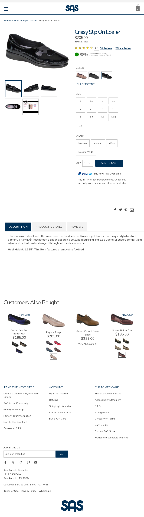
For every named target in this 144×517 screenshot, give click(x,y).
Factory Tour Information (17, 416)
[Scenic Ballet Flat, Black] (126, 343)
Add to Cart (109, 163)
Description (18, 227)
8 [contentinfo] (102, 109)
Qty (78, 163)
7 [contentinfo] (80, 109)
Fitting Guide (102, 412)
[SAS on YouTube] (37, 462)
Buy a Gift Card (57, 418)
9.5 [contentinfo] (91, 117)
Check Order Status (60, 412)
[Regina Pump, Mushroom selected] (53, 358)
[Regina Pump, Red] (57, 345)
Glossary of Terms (105, 418)
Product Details (49, 227)
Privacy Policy (28, 491)
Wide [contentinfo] (112, 143)
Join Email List (13, 447)
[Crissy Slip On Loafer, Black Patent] (37, 49)
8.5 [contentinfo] (113, 109)
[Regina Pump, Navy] (49, 352)
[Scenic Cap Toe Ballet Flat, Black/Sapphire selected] (19, 353)
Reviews (76, 227)
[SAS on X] (14, 462)
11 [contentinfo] (80, 125)
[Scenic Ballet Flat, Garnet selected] (122, 356)
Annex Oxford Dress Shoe (87, 333)
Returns (53, 400)
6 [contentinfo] (102, 101)
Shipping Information (60, 406)
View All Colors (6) (87, 344)
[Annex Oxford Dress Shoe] (87, 325)
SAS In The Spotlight (15, 422)
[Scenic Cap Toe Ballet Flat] (19, 324)
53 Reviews (106, 48)
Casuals (33, 20)
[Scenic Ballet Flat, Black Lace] (118, 343)
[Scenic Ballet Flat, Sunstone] (126, 350)
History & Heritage (14, 409)
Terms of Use (11, 491)
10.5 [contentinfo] (113, 117)
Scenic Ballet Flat (122, 330)
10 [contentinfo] (102, 117)
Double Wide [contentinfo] (85, 152)
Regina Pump (53, 332)
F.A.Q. (98, 406)
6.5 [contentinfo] (113, 101)
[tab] (18, 226)
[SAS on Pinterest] (29, 462)
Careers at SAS (12, 428)
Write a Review (123, 48)
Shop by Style (21, 20)
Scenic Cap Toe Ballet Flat (19, 331)
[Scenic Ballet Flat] (122, 324)
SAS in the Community (16, 403)
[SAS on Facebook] (6, 462)
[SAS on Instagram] (22, 462)
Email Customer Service (108, 393)
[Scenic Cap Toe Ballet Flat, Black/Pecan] (23, 346)
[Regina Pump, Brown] (57, 352)
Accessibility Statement (108, 400)
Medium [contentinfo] (98, 143)
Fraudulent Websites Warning (111, 437)
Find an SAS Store (105, 431)
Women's (8, 20)
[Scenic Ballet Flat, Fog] (118, 350)
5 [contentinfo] (80, 101)
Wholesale (45, 491)
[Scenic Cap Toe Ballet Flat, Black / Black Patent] (15, 346)
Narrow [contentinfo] (82, 143)
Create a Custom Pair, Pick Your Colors (21, 395)
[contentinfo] (81, 75)
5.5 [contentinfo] (91, 101)
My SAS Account (58, 393)
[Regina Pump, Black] (49, 345)
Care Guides (102, 425)
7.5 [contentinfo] (91, 109)
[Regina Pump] (53, 326)
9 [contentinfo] (80, 117)
